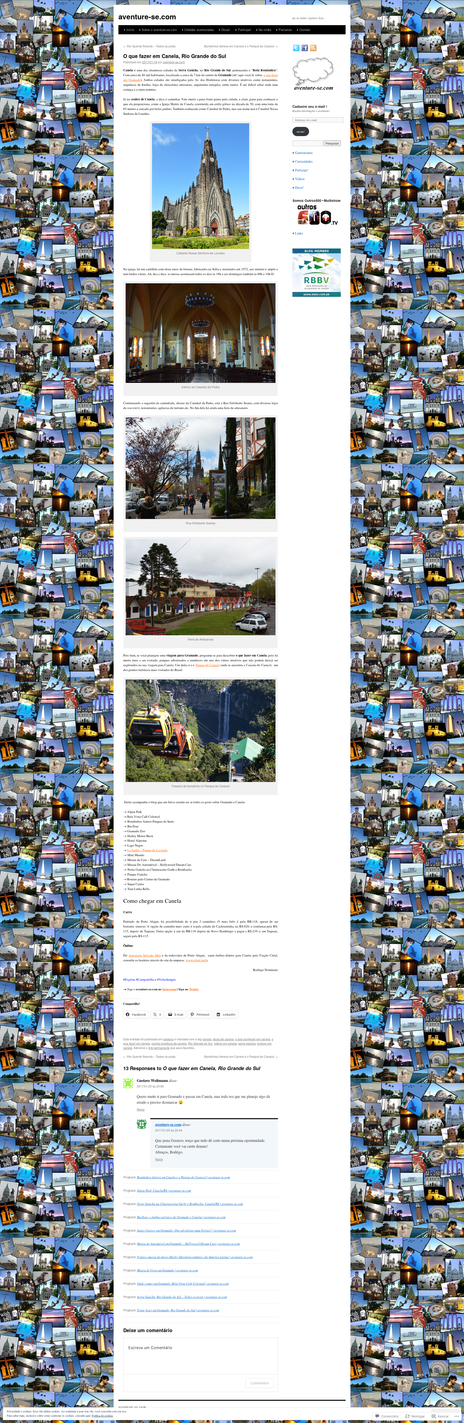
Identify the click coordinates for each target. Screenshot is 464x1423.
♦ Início (129, 29)
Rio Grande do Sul (200, 1043)
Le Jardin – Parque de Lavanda (147, 850)
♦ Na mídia (263, 29)
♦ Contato (303, 29)
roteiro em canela (225, 1043)
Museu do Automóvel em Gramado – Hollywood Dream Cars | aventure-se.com (188, 1243)
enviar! (301, 131)
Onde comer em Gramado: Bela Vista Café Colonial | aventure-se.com (183, 1283)
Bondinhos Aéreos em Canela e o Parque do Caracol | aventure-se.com (183, 1177)
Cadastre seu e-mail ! (309, 106)
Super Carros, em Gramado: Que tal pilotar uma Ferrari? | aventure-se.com (186, 1230)
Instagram (169, 989)
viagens (168, 1039)
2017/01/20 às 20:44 (168, 1130)
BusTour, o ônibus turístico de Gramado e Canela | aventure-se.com (181, 1217)
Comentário (260, 1383)
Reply (141, 1109)
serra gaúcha (247, 1043)
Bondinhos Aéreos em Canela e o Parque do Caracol (241, 46)
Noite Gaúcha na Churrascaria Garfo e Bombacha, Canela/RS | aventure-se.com (190, 1204)
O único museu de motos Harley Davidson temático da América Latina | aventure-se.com (195, 1257)
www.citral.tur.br (197, 960)
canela (207, 1039)
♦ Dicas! (224, 29)
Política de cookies (102, 1415)
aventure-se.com (147, 16)
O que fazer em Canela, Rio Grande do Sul (174, 55)
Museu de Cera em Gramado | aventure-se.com (167, 1270)
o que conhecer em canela (252, 1039)
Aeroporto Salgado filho (145, 955)
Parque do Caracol (208, 665)
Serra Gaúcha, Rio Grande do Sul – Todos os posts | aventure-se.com (182, 1297)
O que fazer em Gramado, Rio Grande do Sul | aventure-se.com (178, 1310)
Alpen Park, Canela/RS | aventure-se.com (164, 1190)
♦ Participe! (243, 29)
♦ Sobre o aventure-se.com (158, 29)
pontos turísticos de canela (169, 1043)
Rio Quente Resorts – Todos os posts (149, 46)
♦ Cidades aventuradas (198, 29)
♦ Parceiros (284, 29)
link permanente (159, 1048)
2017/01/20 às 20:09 (150, 1086)
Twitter (194, 989)
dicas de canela (223, 1039)
